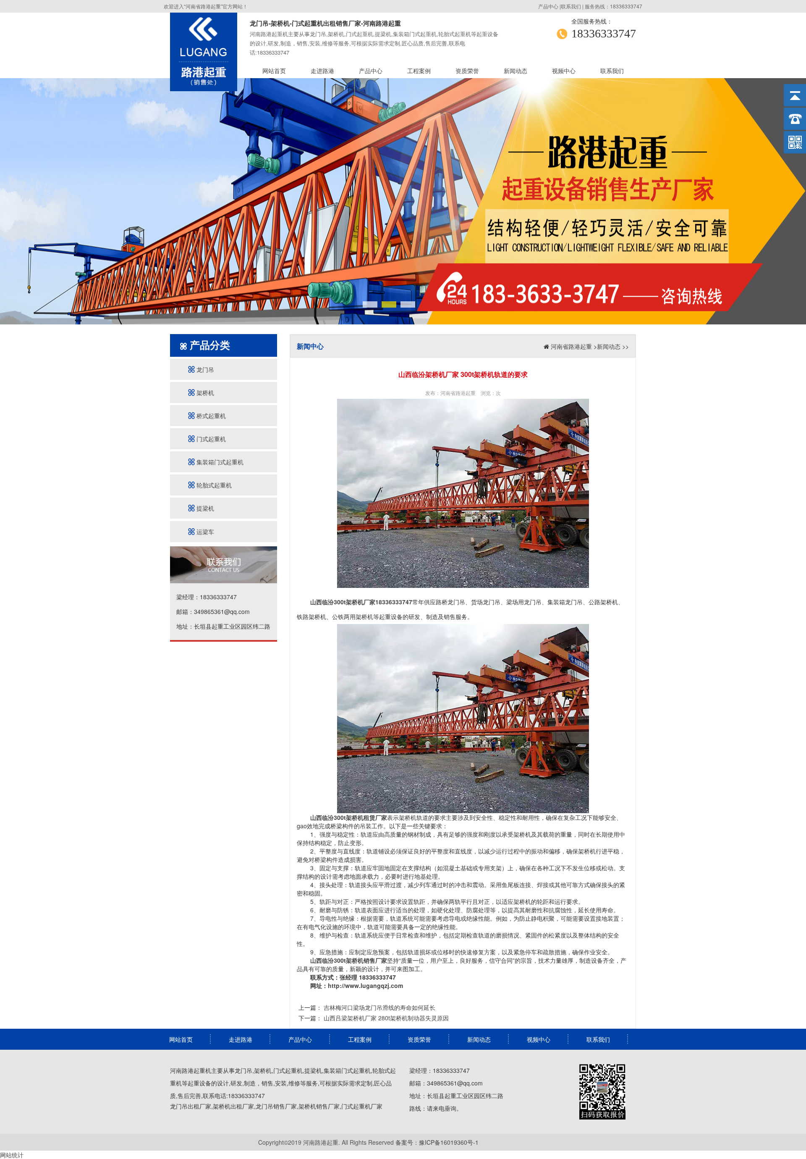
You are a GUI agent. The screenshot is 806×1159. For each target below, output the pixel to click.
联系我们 (571, 6)
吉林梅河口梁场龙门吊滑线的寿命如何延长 (378, 1007)
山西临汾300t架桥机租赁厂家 (348, 817)
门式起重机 (210, 439)
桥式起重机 (210, 415)
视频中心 (564, 70)
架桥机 (204, 392)
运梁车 (204, 531)
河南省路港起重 (571, 346)
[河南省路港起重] (203, 49)
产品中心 (548, 6)
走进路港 (322, 70)
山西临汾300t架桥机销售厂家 (348, 960)
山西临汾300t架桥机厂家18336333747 (361, 602)
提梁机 (204, 508)
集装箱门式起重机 (219, 462)
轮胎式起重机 (213, 485)
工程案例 (419, 70)
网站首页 (274, 70)
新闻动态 (515, 70)
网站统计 (12, 1155)
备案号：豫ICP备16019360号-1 (437, 1142)
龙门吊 (204, 369)
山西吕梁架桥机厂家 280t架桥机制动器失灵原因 (385, 1018)
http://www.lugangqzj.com (365, 985)
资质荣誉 (467, 70)
